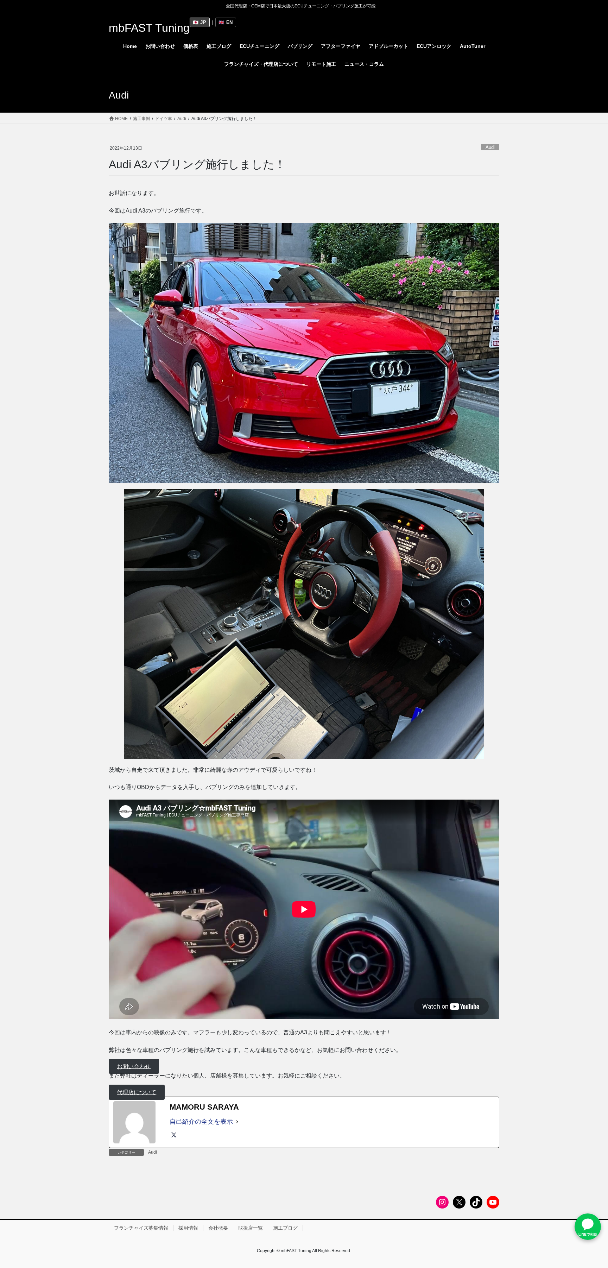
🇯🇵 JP (200, 22)
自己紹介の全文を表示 (201, 1121)
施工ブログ (285, 1228)
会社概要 (218, 1228)
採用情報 (188, 1228)
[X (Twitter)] (174, 1135)
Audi (490, 147)
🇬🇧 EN (225, 22)
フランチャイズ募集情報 (141, 1228)
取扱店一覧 (250, 1228)
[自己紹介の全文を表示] (237, 1122)
